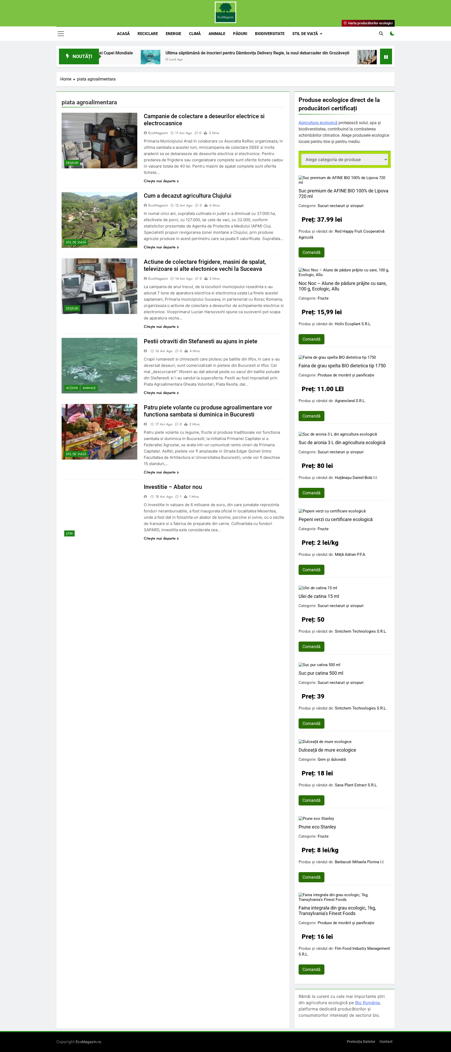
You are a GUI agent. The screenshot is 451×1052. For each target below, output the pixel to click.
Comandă (311, 252)
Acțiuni (72, 388)
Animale (217, 33)
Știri (69, 533)
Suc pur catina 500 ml (321, 673)
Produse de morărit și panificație (346, 375)
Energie (173, 33)
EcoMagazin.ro (88, 1041)
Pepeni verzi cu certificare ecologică (336, 519)
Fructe (323, 298)
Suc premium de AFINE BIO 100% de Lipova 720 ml (343, 193)
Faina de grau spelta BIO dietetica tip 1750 (342, 365)
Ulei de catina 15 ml (319, 596)
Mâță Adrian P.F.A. (350, 554)
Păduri (240, 33)
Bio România (367, 1002)
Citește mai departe (160, 181)
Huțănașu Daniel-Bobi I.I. (356, 477)
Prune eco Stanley (317, 827)
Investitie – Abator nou (173, 487)
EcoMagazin (158, 132)
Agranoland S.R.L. (350, 400)
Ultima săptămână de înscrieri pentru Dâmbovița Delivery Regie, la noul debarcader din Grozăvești (208, 52)
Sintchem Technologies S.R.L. (361, 631)
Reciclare (148, 33)
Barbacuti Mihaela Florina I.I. (359, 862)
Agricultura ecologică (318, 122)
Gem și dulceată (332, 759)
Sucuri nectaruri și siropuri (341, 205)
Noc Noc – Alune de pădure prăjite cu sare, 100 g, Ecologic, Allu (343, 286)
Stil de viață (305, 33)
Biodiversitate (269, 33)
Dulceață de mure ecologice (327, 750)
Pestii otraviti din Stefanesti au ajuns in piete (200, 341)
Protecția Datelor (361, 1041)
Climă (195, 33)
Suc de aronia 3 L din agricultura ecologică (342, 442)
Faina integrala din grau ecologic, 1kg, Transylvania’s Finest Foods (337, 910)
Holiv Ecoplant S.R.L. (353, 324)
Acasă (123, 33)
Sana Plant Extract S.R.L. (356, 785)
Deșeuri (72, 163)
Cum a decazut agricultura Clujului (188, 195)
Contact (386, 1041)
